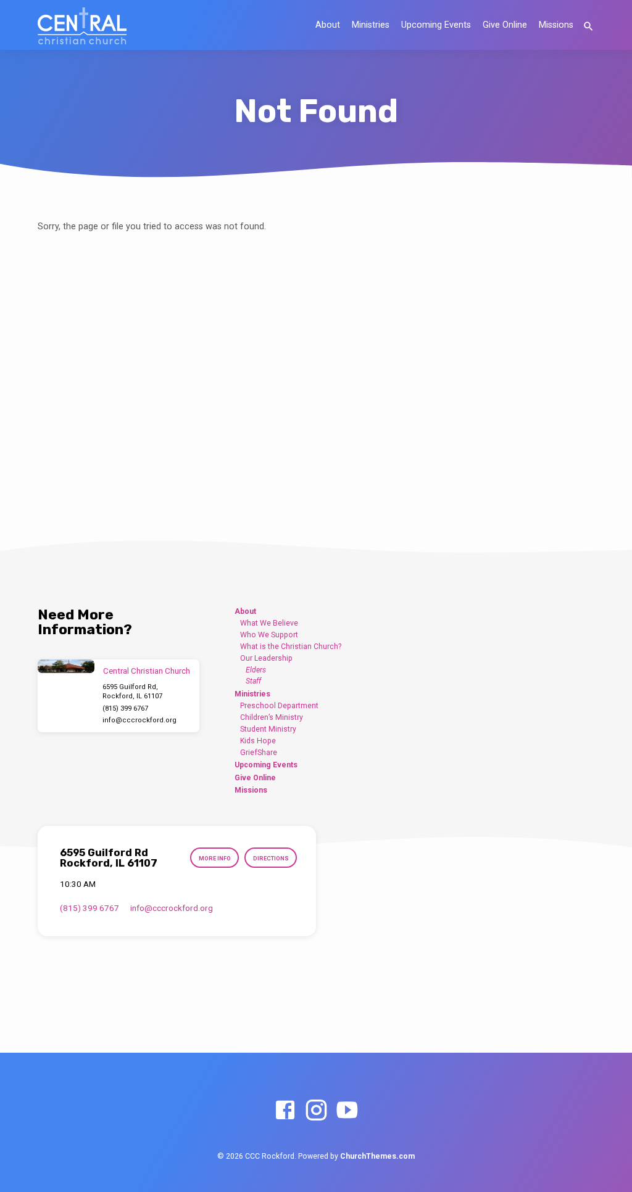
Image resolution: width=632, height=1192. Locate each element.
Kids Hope (258, 741)
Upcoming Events (436, 25)
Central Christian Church (146, 671)
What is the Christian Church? (290, 646)
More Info (215, 858)
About (327, 25)
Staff (253, 681)
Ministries (370, 25)
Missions (556, 25)
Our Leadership (266, 658)
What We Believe (269, 623)
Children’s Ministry (271, 717)
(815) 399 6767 (125, 708)
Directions (271, 858)
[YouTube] (347, 1110)
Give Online (505, 25)
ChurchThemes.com (377, 1156)
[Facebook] (285, 1110)
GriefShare (258, 752)
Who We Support (269, 635)
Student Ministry (268, 729)
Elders (256, 670)
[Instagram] (316, 1110)
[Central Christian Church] (66, 666)
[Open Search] (588, 27)
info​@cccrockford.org (139, 720)
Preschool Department (279, 705)
